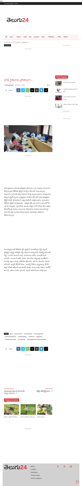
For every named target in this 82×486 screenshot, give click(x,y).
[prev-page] (5, 421)
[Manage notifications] (77, 481)
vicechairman (21, 339)
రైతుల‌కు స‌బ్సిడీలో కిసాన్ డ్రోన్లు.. (11, 417)
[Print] (37, 90)
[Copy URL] (46, 90)
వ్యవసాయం (8, 42)
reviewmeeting (22, 336)
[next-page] (8, 421)
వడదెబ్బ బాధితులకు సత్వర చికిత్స (70, 104)
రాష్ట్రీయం (6, 414)
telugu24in (39, 336)
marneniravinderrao (10, 336)
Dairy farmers (18, 333)
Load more (66, 111)
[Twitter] (23, 90)
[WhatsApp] (28, 90)
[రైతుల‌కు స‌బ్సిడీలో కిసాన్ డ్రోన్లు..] (11, 409)
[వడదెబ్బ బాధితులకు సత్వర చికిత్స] (58, 105)
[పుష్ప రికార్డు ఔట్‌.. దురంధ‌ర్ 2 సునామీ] (58, 97)
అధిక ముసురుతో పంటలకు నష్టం (28, 417)
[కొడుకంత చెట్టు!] (44, 409)
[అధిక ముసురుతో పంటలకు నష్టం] (28, 409)
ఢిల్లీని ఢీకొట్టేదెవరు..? (44, 391)
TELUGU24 (31, 336)
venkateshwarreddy (10, 339)
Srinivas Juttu (10, 85)
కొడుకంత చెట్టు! (40, 417)
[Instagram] (71, 466)
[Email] (32, 90)
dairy (11, 333)
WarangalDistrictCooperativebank (36, 339)
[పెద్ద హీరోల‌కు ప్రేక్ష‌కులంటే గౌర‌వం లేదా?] (58, 90)
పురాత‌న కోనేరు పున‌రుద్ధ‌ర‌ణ (69, 82)
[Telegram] (41, 90)
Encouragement (38, 333)
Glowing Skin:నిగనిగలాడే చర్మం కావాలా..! (14, 392)
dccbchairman (28, 333)
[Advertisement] (56, 20)
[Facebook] (18, 90)
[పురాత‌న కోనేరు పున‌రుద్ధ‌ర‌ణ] (58, 83)
